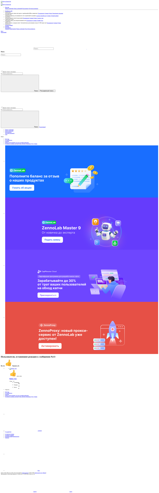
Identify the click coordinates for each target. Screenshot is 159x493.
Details (44, 472)
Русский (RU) (8, 431)
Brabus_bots (13, 379)
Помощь (7, 437)
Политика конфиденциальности (12, 436)
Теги (6, 134)
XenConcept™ (25, 472)
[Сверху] (21, 454)
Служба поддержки (9, 434)
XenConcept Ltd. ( (39, 472)
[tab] (12, 366)
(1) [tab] (3, 366)
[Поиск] (70, 48)
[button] (2, 3)
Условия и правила (9, 435)
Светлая (40, 430)
